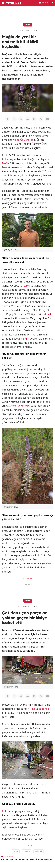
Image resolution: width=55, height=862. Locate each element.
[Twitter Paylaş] (20, 119)
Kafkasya (24, 285)
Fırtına (15, 851)
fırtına (31, 708)
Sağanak (38, 851)
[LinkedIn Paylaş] (27, 119)
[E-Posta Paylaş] (47, 119)
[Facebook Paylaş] (14, 119)
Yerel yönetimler (20, 406)
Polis (4, 811)
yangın (25, 338)
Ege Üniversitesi (24, 140)
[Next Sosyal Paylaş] (7, 119)
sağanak (44, 708)
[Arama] (52, 3)
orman (22, 373)
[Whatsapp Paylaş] (40, 119)
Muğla (5, 163)
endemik (46, 314)
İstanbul (26, 851)
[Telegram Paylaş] (34, 119)
